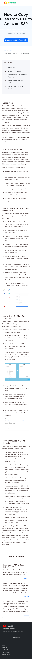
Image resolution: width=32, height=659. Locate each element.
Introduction (11, 67)
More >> (26, 578)
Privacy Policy (6, 654)
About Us (4, 647)
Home (4, 50)
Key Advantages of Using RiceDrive (15, 88)
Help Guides (16, 637)
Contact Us (5, 649)
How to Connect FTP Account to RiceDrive (17, 76)
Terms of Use (6, 652)
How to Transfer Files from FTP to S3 (17, 82)
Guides (10, 50)
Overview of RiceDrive (14, 71)
